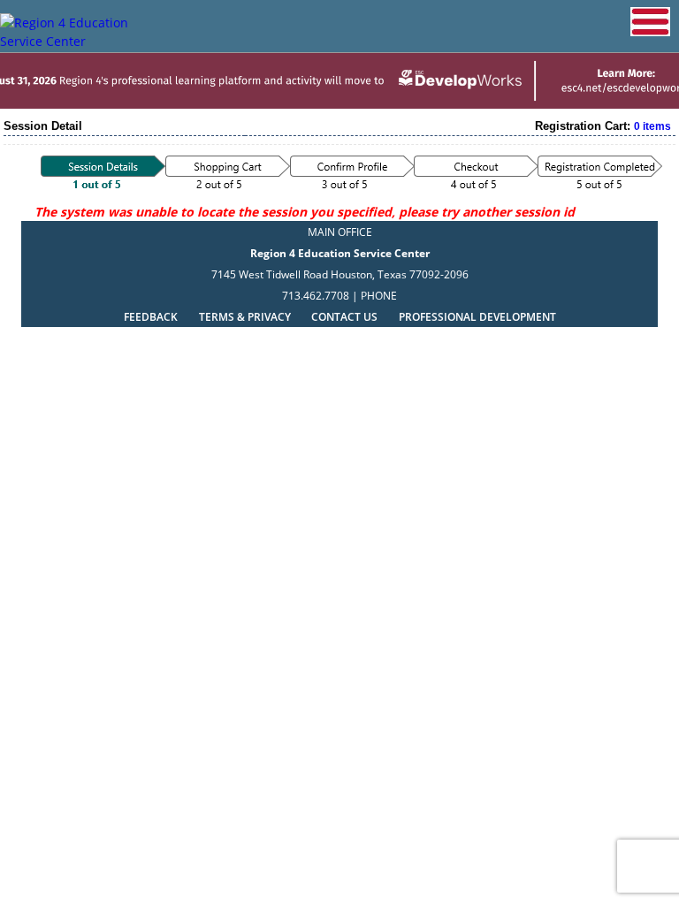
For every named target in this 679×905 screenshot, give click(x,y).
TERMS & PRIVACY (246, 316)
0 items (652, 126)
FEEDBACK (151, 316)
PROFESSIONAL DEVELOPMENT (477, 316)
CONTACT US (344, 316)
